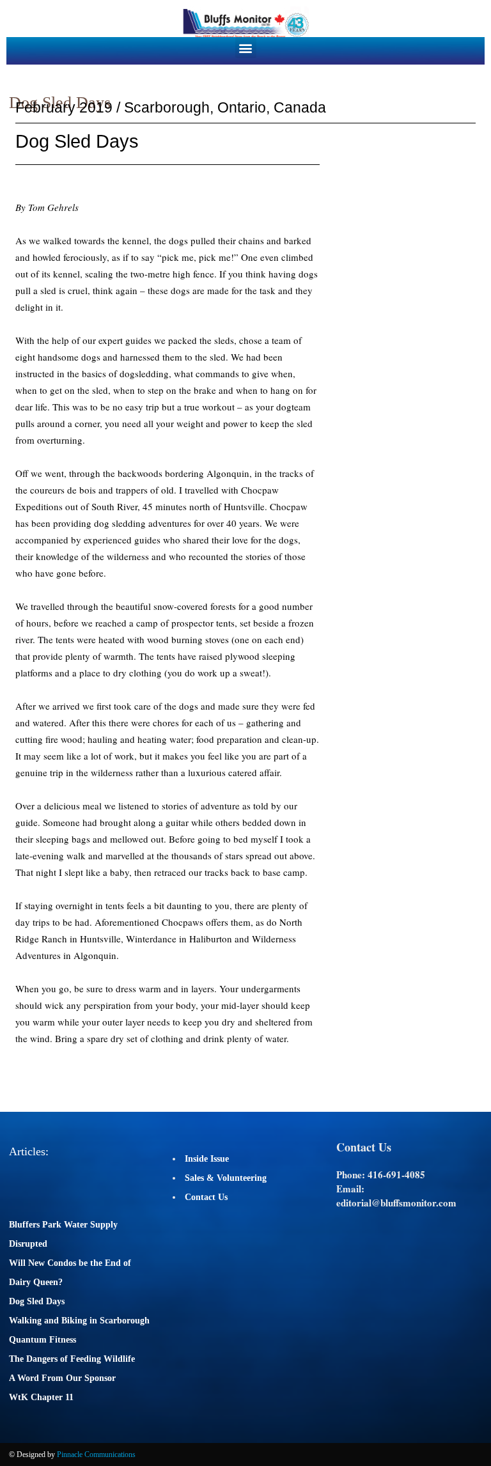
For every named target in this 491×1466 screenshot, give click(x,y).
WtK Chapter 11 (41, 1397)
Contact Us (206, 1197)
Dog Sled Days (37, 1301)
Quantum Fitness (42, 1340)
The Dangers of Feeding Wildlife (72, 1359)
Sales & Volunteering (226, 1178)
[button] (245, 47)
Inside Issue (207, 1159)
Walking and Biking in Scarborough (79, 1320)
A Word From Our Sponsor (62, 1378)
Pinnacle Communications (96, 1454)
